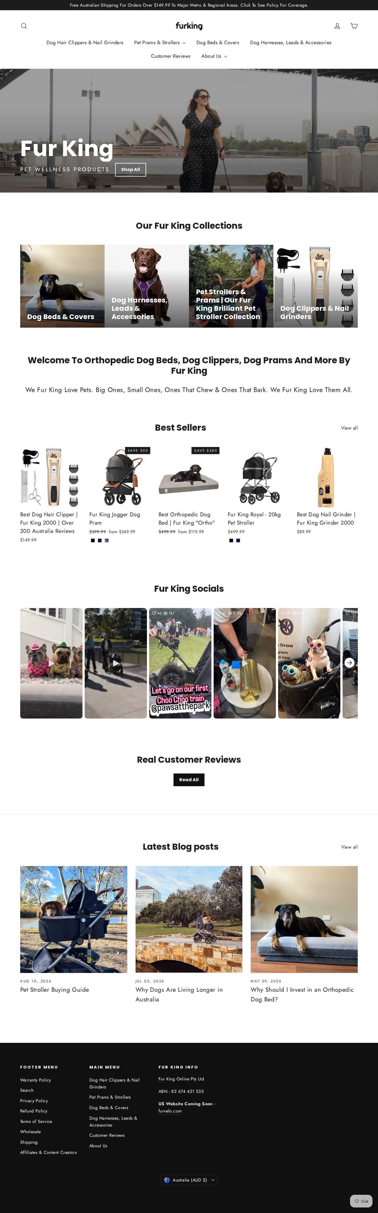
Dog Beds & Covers (217, 42)
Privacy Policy (34, 1101)
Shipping (29, 1142)
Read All (189, 780)
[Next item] (349, 663)
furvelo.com (170, 1111)
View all (349, 428)
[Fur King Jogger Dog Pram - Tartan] (106, 540)
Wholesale (30, 1131)
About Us (212, 56)
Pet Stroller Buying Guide (54, 989)
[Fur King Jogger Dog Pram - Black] (92, 540)
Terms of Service (36, 1121)
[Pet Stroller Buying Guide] (73, 919)
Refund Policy (34, 1111)
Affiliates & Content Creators (48, 1152)
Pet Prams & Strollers (157, 42)
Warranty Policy (35, 1080)
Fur (162, 1079)
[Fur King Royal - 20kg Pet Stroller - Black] (231, 540)
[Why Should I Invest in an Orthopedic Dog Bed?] (304, 919)
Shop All (130, 169)
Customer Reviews (171, 56)
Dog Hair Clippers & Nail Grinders (84, 42)
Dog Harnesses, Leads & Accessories (290, 42)
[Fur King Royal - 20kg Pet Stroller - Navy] (238, 540)
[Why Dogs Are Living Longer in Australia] (189, 919)
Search (27, 1090)
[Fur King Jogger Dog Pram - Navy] (99, 540)
